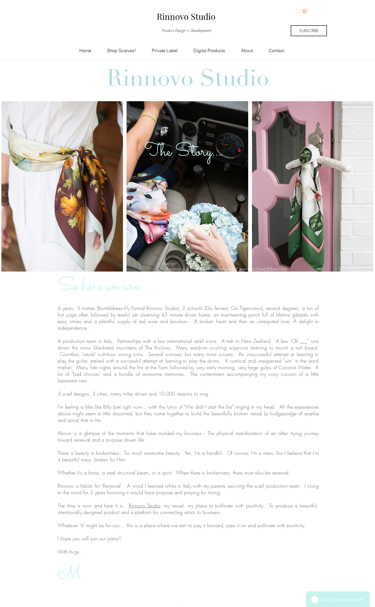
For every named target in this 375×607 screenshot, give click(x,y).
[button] (302, 11)
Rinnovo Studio (144, 505)
